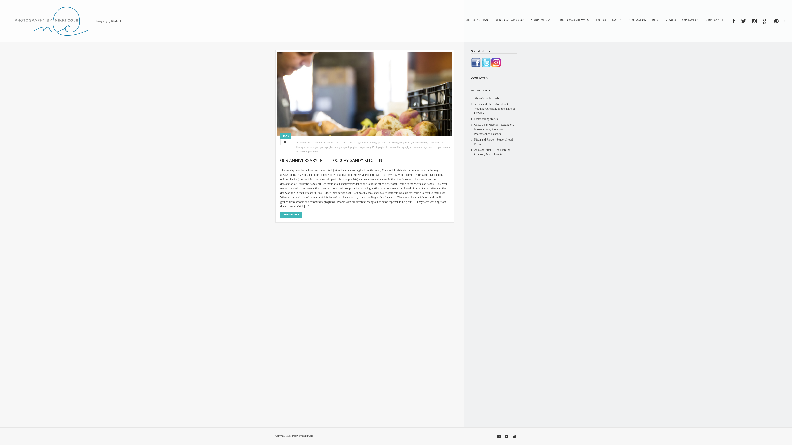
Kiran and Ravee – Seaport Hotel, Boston (494, 142)
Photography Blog (326, 142)
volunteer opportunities (307, 151)
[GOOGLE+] (765, 21)
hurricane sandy (420, 142)
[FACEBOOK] (734, 21)
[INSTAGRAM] (754, 21)
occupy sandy (364, 147)
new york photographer (321, 147)
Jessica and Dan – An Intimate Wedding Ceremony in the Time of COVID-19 (494, 109)
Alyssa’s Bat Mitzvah (486, 98)
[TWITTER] (743, 21)
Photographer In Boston (384, 147)
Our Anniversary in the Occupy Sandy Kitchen (331, 160)
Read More (291, 214)
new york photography (346, 147)
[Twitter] (515, 436)
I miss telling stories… (487, 119)
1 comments (346, 142)
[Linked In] (499, 436)
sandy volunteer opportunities (435, 147)
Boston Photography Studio (397, 142)
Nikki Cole (304, 142)
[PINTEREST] (776, 21)
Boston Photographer (372, 142)
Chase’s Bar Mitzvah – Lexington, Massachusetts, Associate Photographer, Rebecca (494, 129)
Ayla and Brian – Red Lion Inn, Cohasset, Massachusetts (492, 152)
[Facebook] (507, 436)
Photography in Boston (408, 147)
